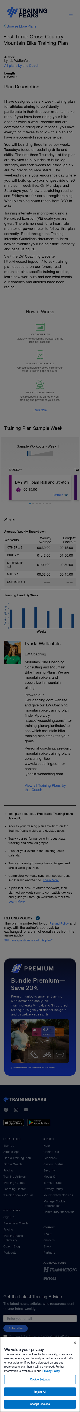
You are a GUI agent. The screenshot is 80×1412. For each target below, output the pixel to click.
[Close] (75, 1342)
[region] (40, 1374)
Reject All (40, 1391)
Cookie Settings (40, 1379)
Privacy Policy (51, 1371)
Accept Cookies (40, 1404)
